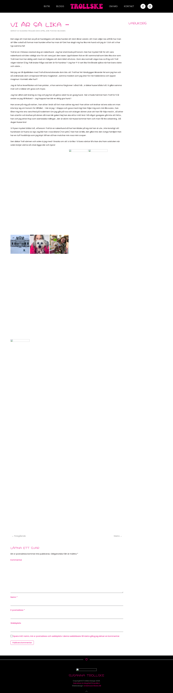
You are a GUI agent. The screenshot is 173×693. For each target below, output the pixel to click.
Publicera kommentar (22, 642)
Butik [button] (47, 6)
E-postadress (18, 610)
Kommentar (16, 560)
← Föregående (19, 536)
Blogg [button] (60, 6)
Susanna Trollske (27, 31)
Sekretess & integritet (82, 683)
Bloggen (61, 31)
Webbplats (16, 623)
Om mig (113, 6)
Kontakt (129, 6)
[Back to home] (86, 6)
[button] (86, 691)
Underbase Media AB (92, 686)
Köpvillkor (96, 683)
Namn (14, 597)
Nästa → (118, 536)
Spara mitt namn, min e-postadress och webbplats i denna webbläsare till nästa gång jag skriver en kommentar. (66, 636)
